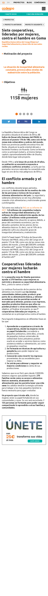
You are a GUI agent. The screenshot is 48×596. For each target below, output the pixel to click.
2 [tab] (20, 114)
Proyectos (19, 2)
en (8, 2)
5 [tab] (31, 114)
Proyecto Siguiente (33, 24)
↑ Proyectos (8, 19)
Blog (29, 2)
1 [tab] (16, 114)
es (3, 2)
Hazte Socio (11, 14)
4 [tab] (28, 114)
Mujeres (34, 42)
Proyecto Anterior (13, 24)
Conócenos (40, 2)
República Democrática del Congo (16, 42)
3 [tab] (24, 114)
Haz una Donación (35, 14)
